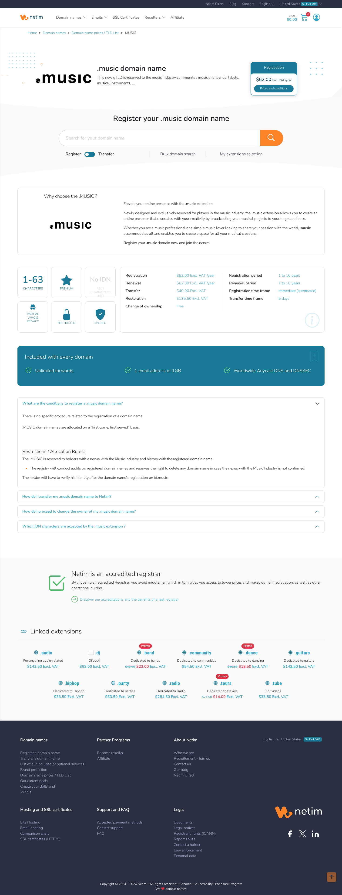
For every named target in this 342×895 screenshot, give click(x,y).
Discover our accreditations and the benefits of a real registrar (129, 599)
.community (199, 653)
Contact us (182, 764)
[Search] (271, 138)
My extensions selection (241, 154)
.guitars (302, 653)
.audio (46, 653)
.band (148, 653)
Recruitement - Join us (192, 758)
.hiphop (72, 683)
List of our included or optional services (52, 764)
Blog (232, 4)
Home (32, 33)
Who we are (184, 752)
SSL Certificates (126, 17)
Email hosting (31, 827)
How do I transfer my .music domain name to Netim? (66, 496)
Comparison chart (34, 833)
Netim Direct (215, 4)
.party (123, 683)
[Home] (31, 17)
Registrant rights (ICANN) (195, 833)
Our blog (181, 769)
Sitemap (185, 884)
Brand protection (33, 769)
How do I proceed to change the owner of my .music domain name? (79, 511)
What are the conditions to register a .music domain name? (72, 403)
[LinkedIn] (315, 834)
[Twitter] (302, 834)
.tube (277, 683)
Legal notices (184, 827)
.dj (97, 653)
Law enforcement (188, 850)
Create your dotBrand (37, 786)
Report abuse (184, 839)
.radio (174, 683)
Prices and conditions (274, 88)
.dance (251, 653)
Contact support (110, 827)
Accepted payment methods (120, 822)
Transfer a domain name (40, 758)
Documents (183, 822)
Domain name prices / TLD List (95, 33)
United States (298, 4)
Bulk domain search (178, 154)
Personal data (185, 855)
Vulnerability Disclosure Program (218, 884)
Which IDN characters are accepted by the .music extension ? (73, 526)
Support (248, 4)
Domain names (54, 33)
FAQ (100, 833)
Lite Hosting (30, 822)
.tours (225, 683)
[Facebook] (290, 834)
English (265, 4)
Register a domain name (40, 752)
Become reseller (110, 752)
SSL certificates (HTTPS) (40, 839)
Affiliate (177, 17)
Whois (25, 792)
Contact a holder (187, 844)
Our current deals (34, 780)
